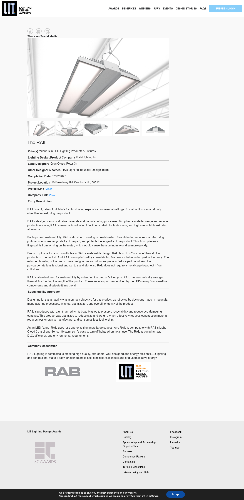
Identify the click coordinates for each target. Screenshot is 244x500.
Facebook (175, 432)
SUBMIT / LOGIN (225, 8)
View (48, 189)
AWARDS (113, 8)
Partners (127, 451)
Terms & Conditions (134, 467)
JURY (156, 8)
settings (153, 496)
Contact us (129, 461)
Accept (176, 494)
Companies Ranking (134, 456)
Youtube (175, 447)
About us (128, 432)
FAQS (203, 8)
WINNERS (145, 8)
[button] (30, 31)
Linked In (175, 442)
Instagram (176, 437)
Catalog (127, 437)
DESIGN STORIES (186, 8)
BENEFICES (129, 8)
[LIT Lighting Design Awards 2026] (24, 8)
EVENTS (168, 8)
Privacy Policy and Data (136, 472)
